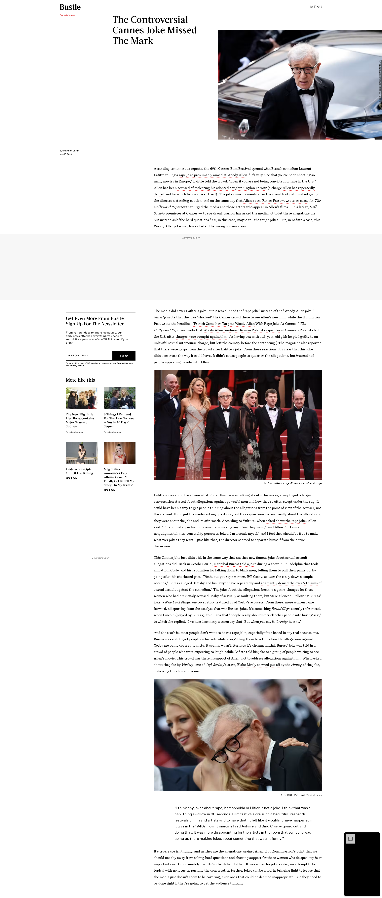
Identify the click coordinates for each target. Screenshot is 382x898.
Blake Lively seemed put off (258, 664)
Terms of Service (125, 363)
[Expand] (348, 836)
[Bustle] (70, 7)
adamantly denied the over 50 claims (289, 583)
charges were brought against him (201, 336)
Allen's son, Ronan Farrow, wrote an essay (276, 200)
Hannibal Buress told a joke (235, 563)
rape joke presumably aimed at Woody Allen (213, 175)
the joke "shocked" (198, 317)
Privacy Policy (77, 365)
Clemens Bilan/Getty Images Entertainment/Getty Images (380, 85)
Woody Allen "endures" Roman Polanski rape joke (241, 330)
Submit (124, 355)
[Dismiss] (375, 836)
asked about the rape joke (286, 520)
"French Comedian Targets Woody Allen (224, 323)
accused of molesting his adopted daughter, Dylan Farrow (222, 187)
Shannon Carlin (70, 150)
